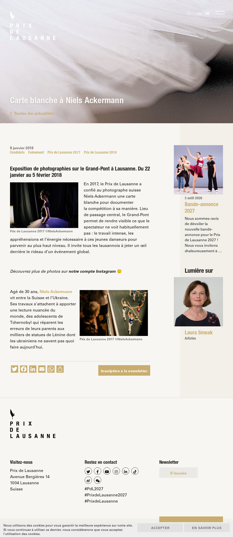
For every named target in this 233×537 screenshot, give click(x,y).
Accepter (160, 528)
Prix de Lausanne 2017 (64, 153)
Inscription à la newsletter (124, 370)
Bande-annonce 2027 (201, 208)
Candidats (17, 153)
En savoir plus (207, 528)
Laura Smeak (199, 333)
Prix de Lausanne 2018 (100, 153)
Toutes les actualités (33, 113)
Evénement (36, 153)
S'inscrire (178, 473)
